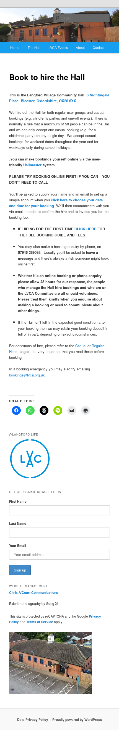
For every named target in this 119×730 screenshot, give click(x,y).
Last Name (17, 523)
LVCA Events (58, 47)
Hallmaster (32, 164)
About (80, 47)
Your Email (17, 545)
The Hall (34, 47)
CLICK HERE (85, 228)
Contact (98, 47)
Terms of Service (39, 621)
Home (14, 47)
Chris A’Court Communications (33, 592)
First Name (18, 501)
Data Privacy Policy (32, 719)
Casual (80, 345)
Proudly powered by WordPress (77, 719)
